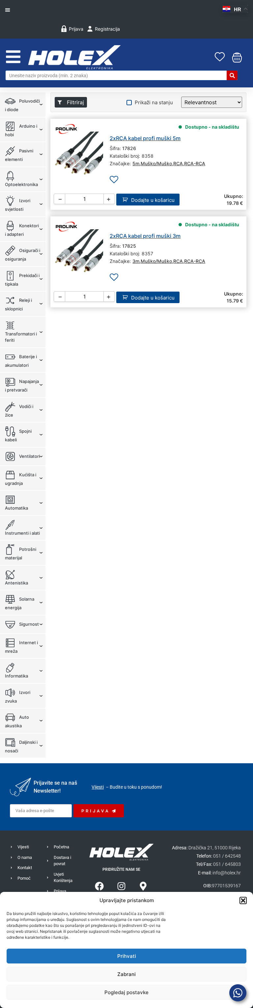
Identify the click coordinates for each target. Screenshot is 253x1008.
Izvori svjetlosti (17, 205)
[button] (243, 900)
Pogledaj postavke (126, 992)
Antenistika (16, 582)
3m (135, 261)
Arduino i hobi (21, 130)
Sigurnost (28, 623)
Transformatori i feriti (21, 337)
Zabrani (126, 974)
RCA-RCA (194, 163)
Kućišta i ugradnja (20, 479)
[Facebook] (99, 886)
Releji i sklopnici (18, 304)
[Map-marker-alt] (143, 886)
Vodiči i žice (19, 410)
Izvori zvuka (17, 696)
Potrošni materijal (20, 553)
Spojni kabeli (18, 435)
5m (135, 163)
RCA (178, 163)
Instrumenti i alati (22, 533)
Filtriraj (74, 102)
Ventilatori (29, 455)
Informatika (16, 675)
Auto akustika (17, 721)
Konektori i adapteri (22, 229)
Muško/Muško (156, 163)
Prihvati (126, 956)
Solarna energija (19, 603)
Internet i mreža (21, 646)
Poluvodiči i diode (22, 105)
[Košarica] (235, 57)
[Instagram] (121, 886)
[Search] (232, 75)
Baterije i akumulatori (21, 360)
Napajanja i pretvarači (22, 386)
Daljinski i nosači (21, 746)
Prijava (76, 29)
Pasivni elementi (19, 155)
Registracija (107, 29)
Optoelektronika (21, 184)
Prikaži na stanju (154, 102)
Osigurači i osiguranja (22, 255)
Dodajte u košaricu (153, 200)
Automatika (16, 508)
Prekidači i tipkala (22, 279)
